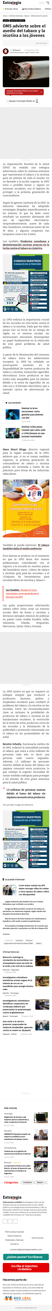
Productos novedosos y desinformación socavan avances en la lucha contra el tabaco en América (26, 245)
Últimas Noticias (15, 16)
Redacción (17, 50)
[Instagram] (10, 1221)
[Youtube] (15, 1221)
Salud (26, 16)
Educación (8, 1131)
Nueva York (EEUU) (17, 21)
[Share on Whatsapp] (14, 43)
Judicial (14, 1034)
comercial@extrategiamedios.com (26, 1249)
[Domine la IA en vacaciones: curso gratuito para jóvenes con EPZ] (13, 414)
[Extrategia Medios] (12, 3)
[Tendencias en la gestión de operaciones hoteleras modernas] (41, 1151)
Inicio (5, 16)
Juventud (19, 940)
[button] (47, 3)
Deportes (16, 1162)
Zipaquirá (6, 1034)
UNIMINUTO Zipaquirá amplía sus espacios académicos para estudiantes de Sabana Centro (17, 1136)
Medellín (6, 993)
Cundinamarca (27, 1182)
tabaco (38, 943)
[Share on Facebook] (9, 43)
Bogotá (5, 1016)
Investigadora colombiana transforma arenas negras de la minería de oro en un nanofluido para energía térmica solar (18, 983)
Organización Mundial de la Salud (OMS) (18, 943)
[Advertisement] (26, 133)
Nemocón (6, 970)
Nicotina (29, 940)
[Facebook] (5, 1221)
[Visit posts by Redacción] (6, 51)
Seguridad (15, 970)
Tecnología (14, 993)
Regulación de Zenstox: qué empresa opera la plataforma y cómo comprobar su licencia (16, 1119)
